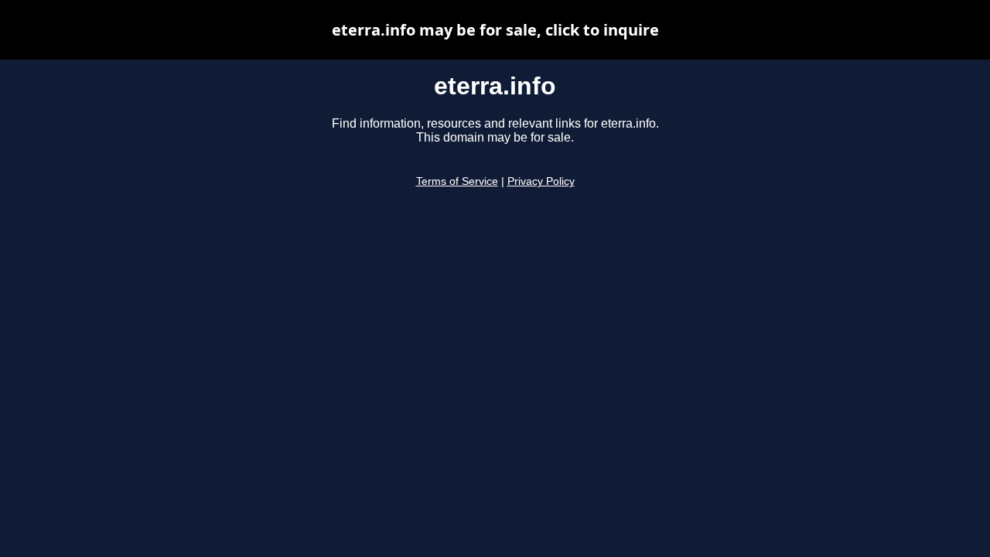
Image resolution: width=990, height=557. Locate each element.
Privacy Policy (541, 181)
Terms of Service (457, 181)
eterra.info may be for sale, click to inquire (495, 29)
